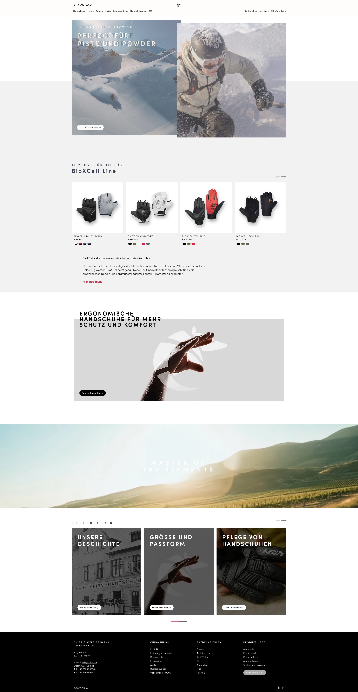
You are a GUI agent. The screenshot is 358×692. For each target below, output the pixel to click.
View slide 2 (183, 621)
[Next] (283, 176)
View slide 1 (175, 621)
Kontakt (154, 649)
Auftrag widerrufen (255, 672)
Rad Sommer (203, 653)
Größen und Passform (254, 664)
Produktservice (250, 653)
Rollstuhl (201, 672)
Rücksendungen (158, 668)
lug (199, 668)
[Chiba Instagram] (278, 687)
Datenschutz (156, 656)
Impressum (156, 660)
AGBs (153, 664)
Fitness (200, 649)
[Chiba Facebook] (282, 687)
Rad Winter (202, 656)
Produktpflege (250, 656)
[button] (76, 244)
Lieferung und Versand (161, 653)
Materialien (249, 649)
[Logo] (126, 5)
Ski (198, 660)
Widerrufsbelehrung (160, 672)
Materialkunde (250, 660)
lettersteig (203, 664)
